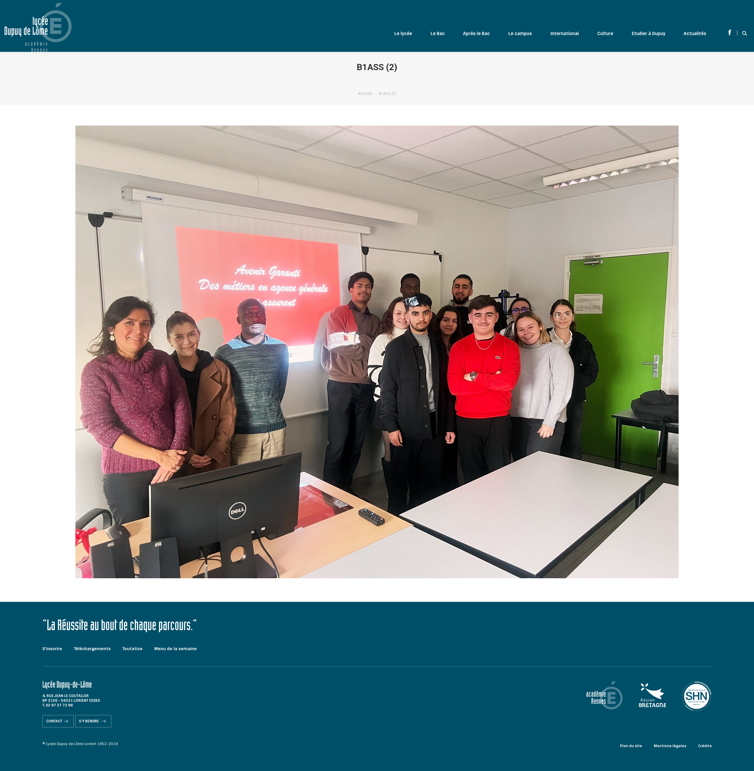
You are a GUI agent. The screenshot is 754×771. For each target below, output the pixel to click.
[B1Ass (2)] (377, 352)
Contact (54, 721)
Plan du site (631, 746)
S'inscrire (52, 648)
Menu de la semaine (175, 648)
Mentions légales (670, 746)
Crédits (705, 746)
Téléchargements (92, 648)
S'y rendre (89, 721)
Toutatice (133, 648)
